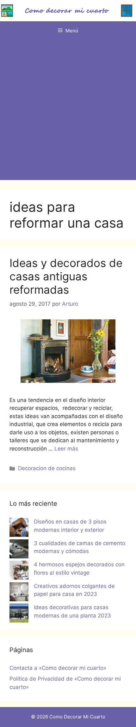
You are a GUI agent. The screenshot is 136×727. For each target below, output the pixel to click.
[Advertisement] (68, 111)
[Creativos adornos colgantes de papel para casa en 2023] (18, 593)
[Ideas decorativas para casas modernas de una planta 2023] (18, 614)
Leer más (66, 448)
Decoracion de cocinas (47, 468)
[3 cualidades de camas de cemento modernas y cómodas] (18, 550)
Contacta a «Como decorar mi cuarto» (57, 668)
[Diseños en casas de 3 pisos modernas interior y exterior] (18, 528)
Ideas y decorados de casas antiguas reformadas (65, 276)
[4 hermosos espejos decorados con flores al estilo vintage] (18, 571)
